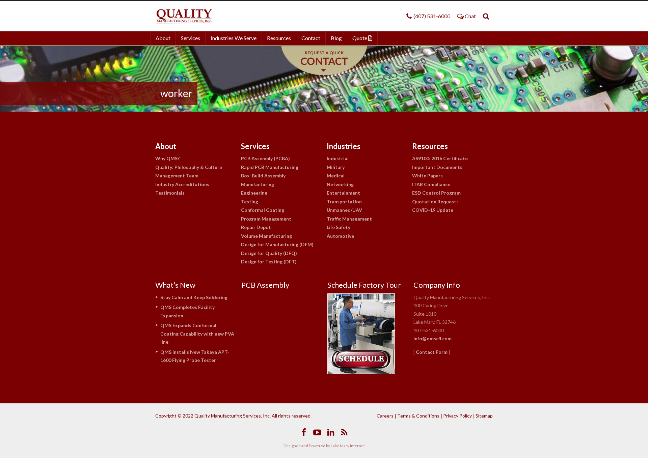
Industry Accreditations (182, 184)
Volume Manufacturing (266, 236)
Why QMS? (167, 158)
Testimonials (170, 193)
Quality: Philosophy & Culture (188, 167)
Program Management (266, 219)
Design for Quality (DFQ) (269, 253)
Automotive (340, 236)
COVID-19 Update (432, 210)
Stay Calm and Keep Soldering (193, 297)
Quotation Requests (435, 201)
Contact (310, 38)
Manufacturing (257, 184)
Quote (360, 38)
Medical (336, 175)
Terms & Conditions (418, 416)
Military (336, 167)
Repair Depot (256, 227)
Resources (279, 38)
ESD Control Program (436, 193)
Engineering (254, 193)
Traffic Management (349, 219)
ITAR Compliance (431, 184)
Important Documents (437, 167)
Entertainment (343, 193)
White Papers (427, 175)
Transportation (344, 201)
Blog (336, 38)
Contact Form (432, 352)
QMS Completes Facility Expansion (187, 311)
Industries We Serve (233, 38)
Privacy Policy (457, 416)
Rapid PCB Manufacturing (269, 167)
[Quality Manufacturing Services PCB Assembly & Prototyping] (184, 16)
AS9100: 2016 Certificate (440, 158)
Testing (249, 201)
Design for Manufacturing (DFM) (277, 244)
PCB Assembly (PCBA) (265, 158)
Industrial (338, 158)
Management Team (176, 175)
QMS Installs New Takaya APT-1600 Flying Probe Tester (195, 356)
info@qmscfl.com (432, 338)
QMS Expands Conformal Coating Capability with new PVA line (197, 333)
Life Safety (338, 227)
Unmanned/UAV (344, 210)
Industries (343, 146)
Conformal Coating (262, 210)
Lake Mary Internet (348, 445)
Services (190, 38)
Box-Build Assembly (263, 175)
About (163, 38)
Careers (385, 416)
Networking (340, 184)
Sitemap (484, 416)
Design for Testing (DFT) (269, 261)
